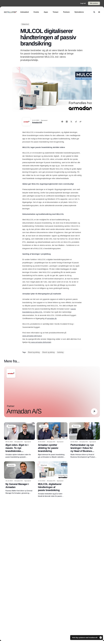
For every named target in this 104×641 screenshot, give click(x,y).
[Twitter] (71, 121)
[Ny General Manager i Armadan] (19, 477)
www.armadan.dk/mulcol (32, 336)
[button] (94, 411)
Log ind (83, 3)
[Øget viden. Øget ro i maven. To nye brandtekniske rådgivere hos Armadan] (19, 440)
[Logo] (10, 12)
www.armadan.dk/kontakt (41, 342)
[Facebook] (62, 121)
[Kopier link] (80, 121)
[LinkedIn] (67, 121)
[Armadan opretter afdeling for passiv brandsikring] (52, 440)
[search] (94, 12)
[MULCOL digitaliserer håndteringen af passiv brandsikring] (52, 479)
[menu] (99, 12)
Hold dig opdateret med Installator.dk (85, 637)
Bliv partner (94, 3)
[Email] (76, 121)
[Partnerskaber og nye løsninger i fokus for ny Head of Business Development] (84, 440)
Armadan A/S (37, 122)
